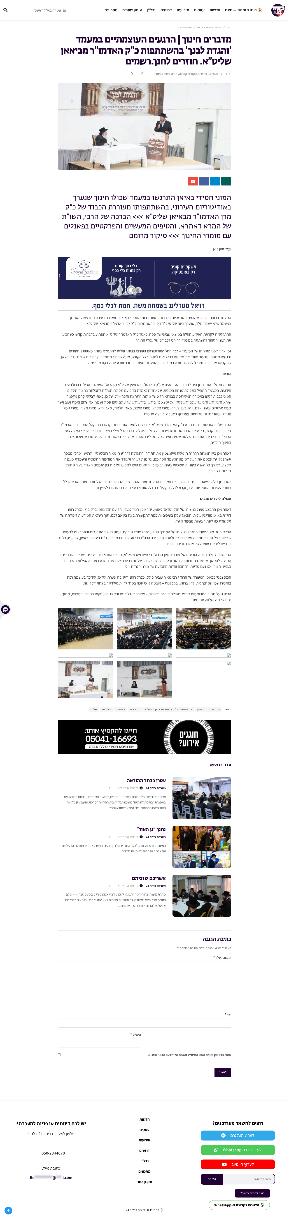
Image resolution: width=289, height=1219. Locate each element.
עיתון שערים (132, 9)
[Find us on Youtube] (24, 10)
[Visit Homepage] (278, 10)
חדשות (215, 9)
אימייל (135, 1034)
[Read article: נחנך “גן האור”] (201, 847)
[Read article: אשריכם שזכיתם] (201, 896)
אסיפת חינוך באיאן (208, 709)
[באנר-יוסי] (144, 737)
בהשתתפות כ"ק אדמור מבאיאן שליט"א (168, 709)
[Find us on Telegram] (16, 10)
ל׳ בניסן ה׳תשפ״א (219, 74)
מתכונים (111, 9)
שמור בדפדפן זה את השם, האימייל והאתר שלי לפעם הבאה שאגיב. (189, 1055)
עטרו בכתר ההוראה (146, 780)
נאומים (121, 709)
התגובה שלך (222, 957)
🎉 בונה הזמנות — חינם (244, 9)
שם (227, 1014)
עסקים (199, 9)
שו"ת (94, 709)
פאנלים (106, 709)
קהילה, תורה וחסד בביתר (209, 27)
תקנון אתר (144, 1181)
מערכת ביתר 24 (156, 788)
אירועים (183, 9)
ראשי (228, 27)
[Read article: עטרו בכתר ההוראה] (201, 798)
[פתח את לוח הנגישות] (8, 1210)
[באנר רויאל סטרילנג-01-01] (144, 283)
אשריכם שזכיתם (149, 878)
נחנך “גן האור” (151, 829)
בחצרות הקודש (185, 27)
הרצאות (135, 709)
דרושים (166, 9)
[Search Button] (5, 10)
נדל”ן (151, 9)
